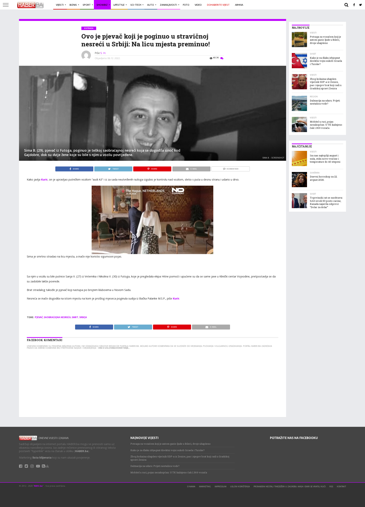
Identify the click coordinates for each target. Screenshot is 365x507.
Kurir (44, 179)
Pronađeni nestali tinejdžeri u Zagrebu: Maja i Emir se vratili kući (290, 486)
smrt (75, 317)
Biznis (73, 5)
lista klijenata (42, 457)
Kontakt (341, 486)
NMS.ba (38, 485)
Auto (150, 5)
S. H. (103, 53)
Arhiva (239, 5)
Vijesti (60, 5)
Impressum (220, 486)
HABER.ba (81, 451)
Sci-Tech (135, 5)
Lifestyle (119, 5)
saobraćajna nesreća (57, 317)
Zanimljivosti (168, 5)
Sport (87, 5)
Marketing (205, 486)
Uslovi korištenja (240, 486)
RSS (331, 486)
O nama (191, 486)
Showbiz (102, 5)
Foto (186, 5)
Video (198, 5)
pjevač (39, 317)
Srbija (83, 317)
